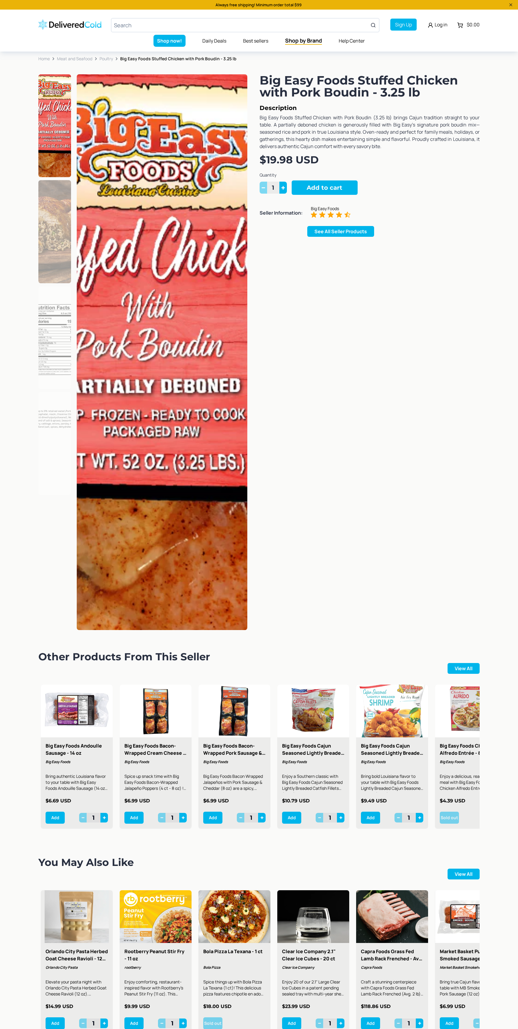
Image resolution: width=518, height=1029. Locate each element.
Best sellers (255, 40)
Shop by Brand (303, 40)
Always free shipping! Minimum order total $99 (259, 4)
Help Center (352, 40)
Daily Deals (214, 40)
